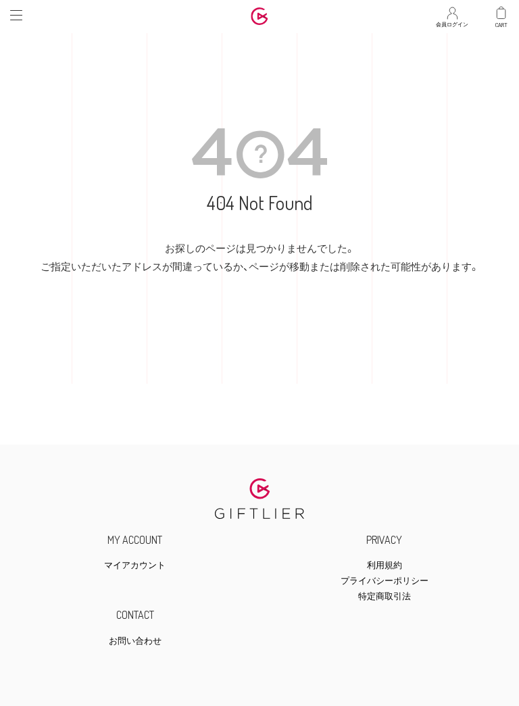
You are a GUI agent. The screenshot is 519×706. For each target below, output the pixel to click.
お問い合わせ (135, 640)
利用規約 (384, 565)
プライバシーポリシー (384, 580)
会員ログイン (452, 21)
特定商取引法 (384, 596)
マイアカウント (135, 565)
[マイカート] (501, 13)
